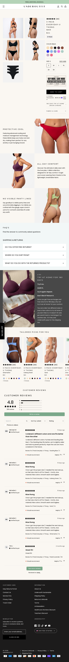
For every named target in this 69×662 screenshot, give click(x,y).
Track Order (7, 603)
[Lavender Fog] (47, 55)
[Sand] (47, 47)
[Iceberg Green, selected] (25, 378)
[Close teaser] (5, 322)
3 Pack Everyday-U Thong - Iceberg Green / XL (46, 478)
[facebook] (35, 626)
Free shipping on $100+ (34, 2)
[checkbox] (16, 425)
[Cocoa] (62, 47)
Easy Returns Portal (10, 589)
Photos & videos (12, 425)
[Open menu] (3, 6)
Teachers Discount (41, 613)
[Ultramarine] (51, 51)
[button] (30, 401)
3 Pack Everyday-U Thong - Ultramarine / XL (46, 534)
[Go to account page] (58, 6)
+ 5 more (5, 381)
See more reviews (34, 568)
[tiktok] (42, 626)
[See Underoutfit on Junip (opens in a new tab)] (38, 572)
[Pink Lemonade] (51, 55)
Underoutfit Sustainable (42, 592)
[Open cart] (65, 6)
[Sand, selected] (46, 378)
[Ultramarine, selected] (4, 378)
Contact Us (7, 592)
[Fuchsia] (58, 51)
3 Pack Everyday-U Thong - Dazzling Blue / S (46, 451)
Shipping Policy (39, 596)
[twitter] (46, 626)
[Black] (11, 378)
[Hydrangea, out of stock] (55, 51)
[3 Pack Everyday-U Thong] (12, 359)
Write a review (34, 414)
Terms (36, 603)
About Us (37, 589)
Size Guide (62, 61)
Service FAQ (7, 596)
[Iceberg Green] (62, 51)
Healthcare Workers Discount (44, 610)
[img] (14, 432)
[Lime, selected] (66, 378)
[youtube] (49, 626)
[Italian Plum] (14, 378)
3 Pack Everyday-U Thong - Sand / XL (44, 506)
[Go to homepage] (34, 6)
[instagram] (39, 626)
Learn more (64, 97)
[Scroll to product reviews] (56, 19)
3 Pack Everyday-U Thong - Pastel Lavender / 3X (47, 557)
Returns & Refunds (40, 599)
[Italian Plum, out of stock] (58, 47)
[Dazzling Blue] (47, 51)
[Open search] (62, 6)
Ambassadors (39, 606)
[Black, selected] (55, 47)
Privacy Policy (8, 599)
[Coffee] (51, 47)
